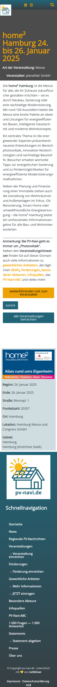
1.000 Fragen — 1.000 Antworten (24, 624)
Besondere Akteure (22, 601)
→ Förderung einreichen (26, 571)
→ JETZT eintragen (22, 593)
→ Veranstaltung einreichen (21, 555)
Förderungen (18, 564)
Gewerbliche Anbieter (24, 579)
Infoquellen (17, 608)
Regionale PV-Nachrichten (27, 539)
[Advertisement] (28, 334)
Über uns (15, 655)
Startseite (15, 524)
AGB (28, 685)
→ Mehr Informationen (25, 586)
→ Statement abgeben (25, 641)
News (13, 531)
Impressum (13, 681)
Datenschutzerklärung (35, 681)
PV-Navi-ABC (17, 615)
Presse (13, 648)
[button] (52, 5)
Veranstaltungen (20, 546)
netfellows (35, 672)
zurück (10, 305)
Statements (17, 633)
